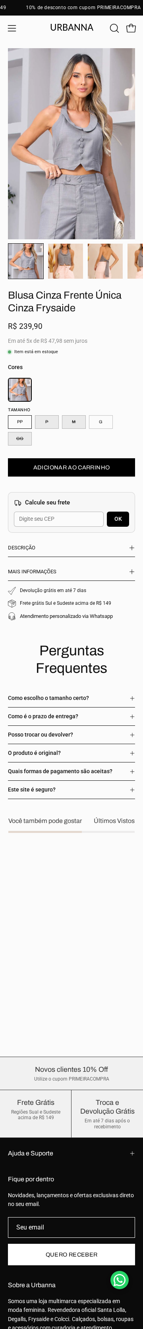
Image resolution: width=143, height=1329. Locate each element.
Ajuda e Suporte (30, 1153)
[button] (113, 28)
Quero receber (72, 1254)
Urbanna (71, 28)
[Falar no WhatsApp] (119, 1280)
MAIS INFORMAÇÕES (32, 572)
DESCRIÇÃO (21, 548)
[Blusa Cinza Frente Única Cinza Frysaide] (26, 261)
